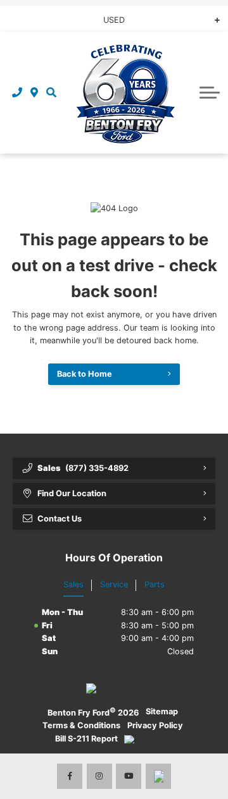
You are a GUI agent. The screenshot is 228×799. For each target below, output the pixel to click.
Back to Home (84, 374)
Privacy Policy (155, 725)
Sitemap (162, 711)
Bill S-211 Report (86, 738)
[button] (51, 92)
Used (114, 19)
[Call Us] (17, 92)
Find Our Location (71, 493)
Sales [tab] (73, 584)
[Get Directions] (34, 92)
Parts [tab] (154, 584)
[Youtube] (128, 776)
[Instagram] (99, 776)
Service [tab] (114, 584)
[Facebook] (69, 776)
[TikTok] (158, 776)
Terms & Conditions (81, 725)
